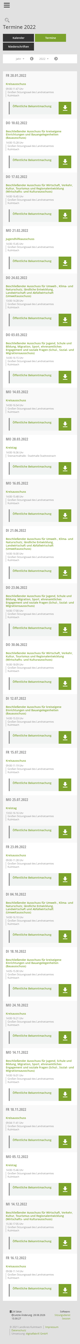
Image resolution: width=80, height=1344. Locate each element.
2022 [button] (42, 59)
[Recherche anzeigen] (6, 20)
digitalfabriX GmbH (37, 1333)
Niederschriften (18, 46)
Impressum (51, 1327)
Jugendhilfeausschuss (20, 239)
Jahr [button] (19, 59)
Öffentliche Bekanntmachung (32, 106)
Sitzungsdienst (62, 1316)
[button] (65, 108)
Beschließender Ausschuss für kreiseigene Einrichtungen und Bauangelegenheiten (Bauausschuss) (33, 134)
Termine (50, 38)
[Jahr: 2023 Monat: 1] (56, 58)
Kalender (18, 38)
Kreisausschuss (16, 84)
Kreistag (11, 447)
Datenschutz (18, 1330)
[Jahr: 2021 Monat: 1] (31, 58)
